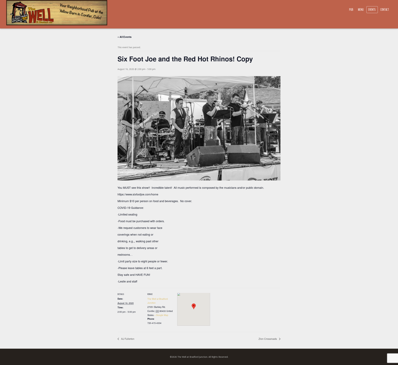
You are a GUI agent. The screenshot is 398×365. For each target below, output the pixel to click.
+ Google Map (161, 315)
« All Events (125, 37)
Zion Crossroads (268, 339)
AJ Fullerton (127, 339)
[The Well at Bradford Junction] (56, 14)
